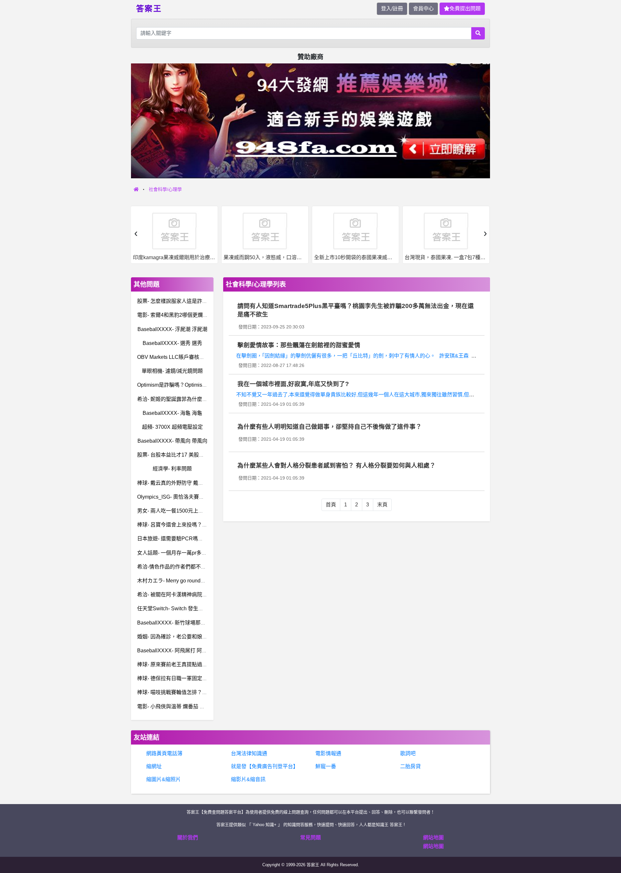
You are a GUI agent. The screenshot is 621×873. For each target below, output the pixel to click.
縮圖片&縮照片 (163, 779)
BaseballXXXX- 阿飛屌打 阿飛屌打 (177, 650)
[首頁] (136, 189)
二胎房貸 (410, 766)
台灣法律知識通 (249, 753)
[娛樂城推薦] (310, 120)
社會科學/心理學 (165, 189)
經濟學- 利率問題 (172, 468)
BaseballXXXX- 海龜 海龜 (172, 413)
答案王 (149, 8)
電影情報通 (328, 753)
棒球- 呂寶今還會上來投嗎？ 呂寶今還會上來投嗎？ (196, 524)
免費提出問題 (465, 8)
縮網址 (154, 766)
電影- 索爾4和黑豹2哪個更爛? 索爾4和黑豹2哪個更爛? (199, 315)
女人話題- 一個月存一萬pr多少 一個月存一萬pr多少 (195, 553)
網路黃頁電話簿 (164, 753)
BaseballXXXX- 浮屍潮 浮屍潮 (172, 329)
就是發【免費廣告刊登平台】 (264, 766)
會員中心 (423, 8)
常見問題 (310, 837)
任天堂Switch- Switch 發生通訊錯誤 (178, 608)
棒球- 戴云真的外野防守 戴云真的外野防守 (185, 483)
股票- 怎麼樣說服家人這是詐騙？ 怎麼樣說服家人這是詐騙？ (206, 301)
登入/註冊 (392, 8)
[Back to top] (609, 845)
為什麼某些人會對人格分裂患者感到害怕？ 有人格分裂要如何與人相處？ (336, 465)
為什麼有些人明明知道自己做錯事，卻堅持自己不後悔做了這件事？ (329, 426)
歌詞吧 (408, 753)
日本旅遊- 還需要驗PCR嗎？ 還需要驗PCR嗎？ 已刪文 (200, 538)
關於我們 (187, 837)
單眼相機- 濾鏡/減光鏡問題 (172, 371)
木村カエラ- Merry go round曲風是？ (179, 580)
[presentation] (136, 233)
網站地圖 (433, 837)
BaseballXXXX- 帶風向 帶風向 (172, 441)
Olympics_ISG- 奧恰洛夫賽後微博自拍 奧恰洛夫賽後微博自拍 (207, 497)
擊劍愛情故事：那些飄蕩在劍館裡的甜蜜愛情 (298, 345)
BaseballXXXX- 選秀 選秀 (172, 343)
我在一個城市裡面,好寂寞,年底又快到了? (293, 384)
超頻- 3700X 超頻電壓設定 (172, 427)
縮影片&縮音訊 (248, 779)
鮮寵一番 (325, 766)
